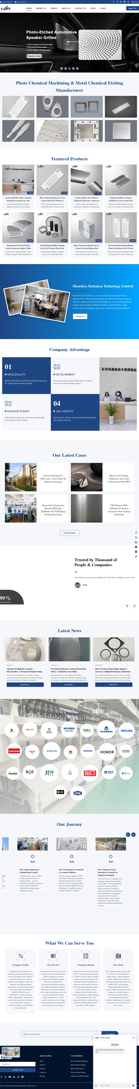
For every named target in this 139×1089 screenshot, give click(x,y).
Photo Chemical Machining (79, 1061)
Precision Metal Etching (78, 1072)
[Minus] (133, 1037)
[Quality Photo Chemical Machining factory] (69, 43)
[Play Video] (118, 394)
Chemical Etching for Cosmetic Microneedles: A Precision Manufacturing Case (24, 671)
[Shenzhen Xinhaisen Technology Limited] (5, 8)
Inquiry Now (132, 8)
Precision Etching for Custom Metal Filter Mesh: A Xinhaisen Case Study (68, 670)
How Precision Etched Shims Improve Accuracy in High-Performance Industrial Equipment (112, 671)
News (93, 8)
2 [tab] (65, 68)
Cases (103, 8)
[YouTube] (136, 547)
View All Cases (70, 533)
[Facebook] (113, 2)
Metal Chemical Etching (78, 1065)
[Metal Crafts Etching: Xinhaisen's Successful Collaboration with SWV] (87, 477)
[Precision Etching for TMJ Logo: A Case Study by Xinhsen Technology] (21, 477)
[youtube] (9, 1077)
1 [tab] (61, 68)
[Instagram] (136, 551)
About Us (65, 8)
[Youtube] (124, 2)
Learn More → (25, 684)
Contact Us (80, 8)
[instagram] (22, 1077)
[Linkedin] (121, 2)
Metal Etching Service (77, 1068)
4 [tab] (73, 68)
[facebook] (1, 1077)
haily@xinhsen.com (22, 2)
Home (29, 8)
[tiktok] (18, 1077)
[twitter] (5, 1077)
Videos (53, 8)
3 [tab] (69, 68)
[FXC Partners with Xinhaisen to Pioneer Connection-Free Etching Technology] (87, 508)
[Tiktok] (128, 2)
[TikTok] (136, 556)
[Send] (133, 1085)
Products (41, 8)
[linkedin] (14, 1077)
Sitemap (42, 1076)
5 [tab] (77, 68)
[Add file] (96, 1085)
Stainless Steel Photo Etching (80, 1076)
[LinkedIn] (136, 542)
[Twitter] (117, 2)
